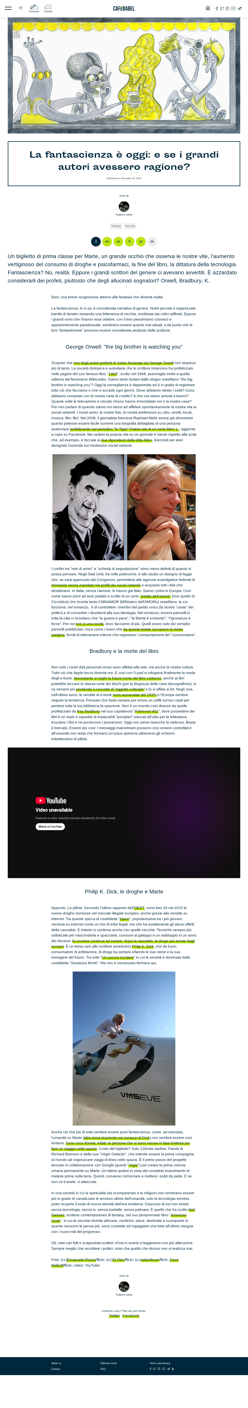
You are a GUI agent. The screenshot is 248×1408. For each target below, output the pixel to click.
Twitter (114, 1316)
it (20, 8)
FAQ (102, 1369)
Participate (34, 11)
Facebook (130, 1316)
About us (56, 1363)
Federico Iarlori (124, 214)
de (152, 241)
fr (130, 241)
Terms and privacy (160, 1363)
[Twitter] (222, 8)
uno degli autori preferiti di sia (123, 363)
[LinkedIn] (173, 1369)
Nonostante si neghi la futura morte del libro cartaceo (117, 678)
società (131, 226)
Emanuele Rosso (81, 1260)
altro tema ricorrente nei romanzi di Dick (117, 1138)
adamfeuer (150, 1260)
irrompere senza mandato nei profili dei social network (96, 585)
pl (141, 241)
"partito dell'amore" (155, 596)
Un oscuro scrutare (118, 957)
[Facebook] (217, 8)
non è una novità (90, 624)
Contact (55, 1369)
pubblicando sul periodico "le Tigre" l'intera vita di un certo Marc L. (124, 429)
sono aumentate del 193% (135, 695)
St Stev (119, 1260)
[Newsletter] (239, 8)
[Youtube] (233, 8)
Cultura (117, 226)
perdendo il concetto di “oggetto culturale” (110, 689)
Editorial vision (108, 1363)
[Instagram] (227, 8)
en (107, 241)
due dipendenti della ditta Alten (126, 440)
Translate (48, 11)
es (118, 241)
